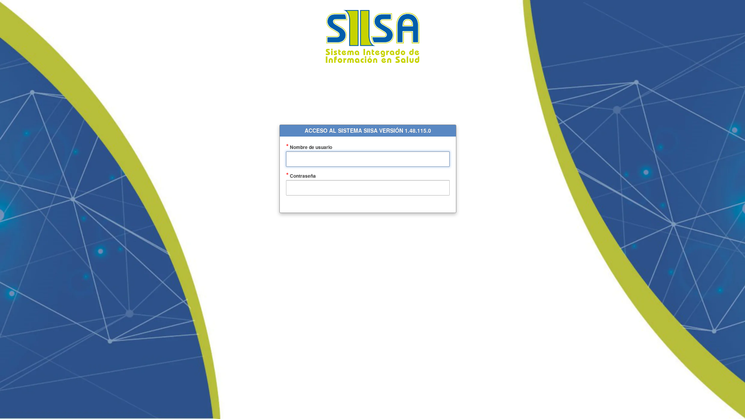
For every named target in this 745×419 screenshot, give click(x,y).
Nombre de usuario (321, 147)
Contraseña (313, 176)
